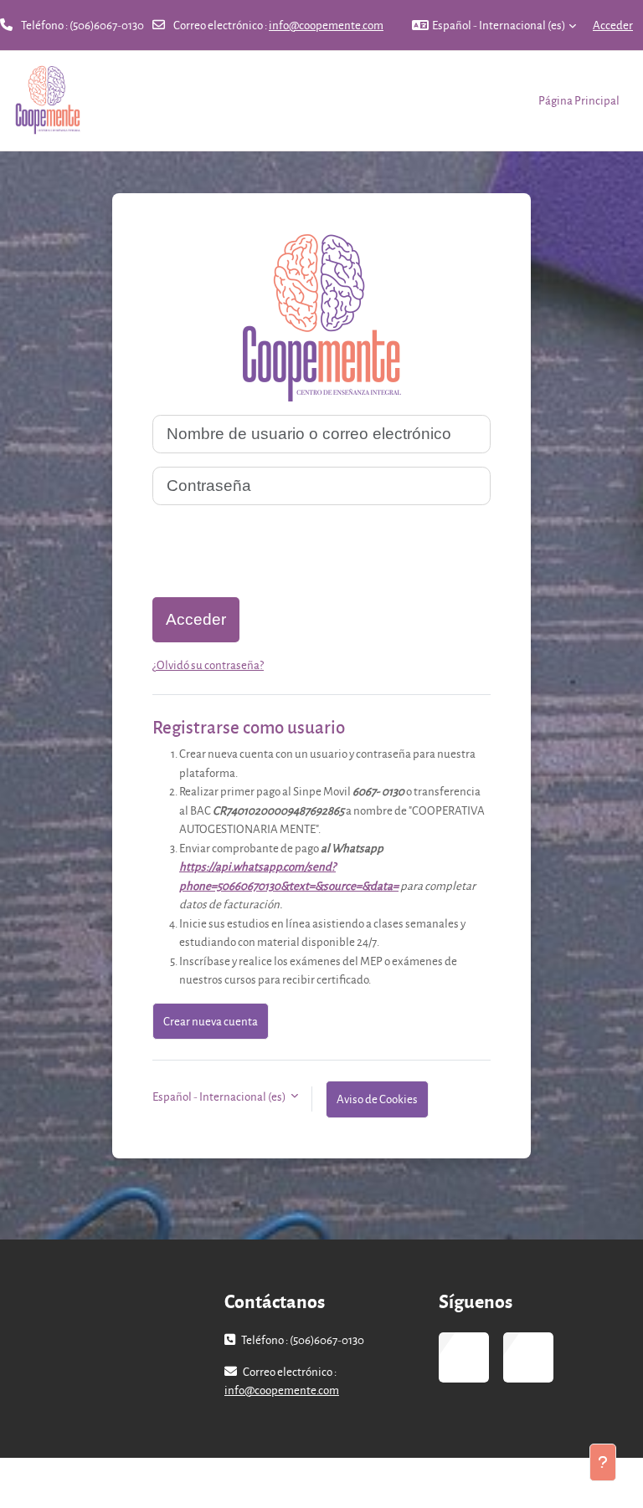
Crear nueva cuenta (210, 1021)
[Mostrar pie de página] (602, 1462)
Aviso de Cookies (377, 1099)
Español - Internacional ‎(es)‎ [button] (219, 1096)
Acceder (613, 25)
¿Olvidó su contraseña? (208, 664)
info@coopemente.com (326, 25)
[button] (494, 25)
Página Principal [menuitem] (579, 100)
